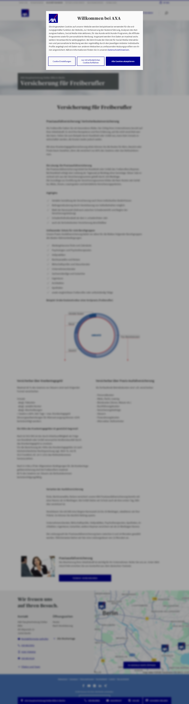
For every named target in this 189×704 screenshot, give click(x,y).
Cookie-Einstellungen (62, 61)
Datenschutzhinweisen (118, 49)
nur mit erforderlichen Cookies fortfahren (90, 61)
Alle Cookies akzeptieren (123, 61)
